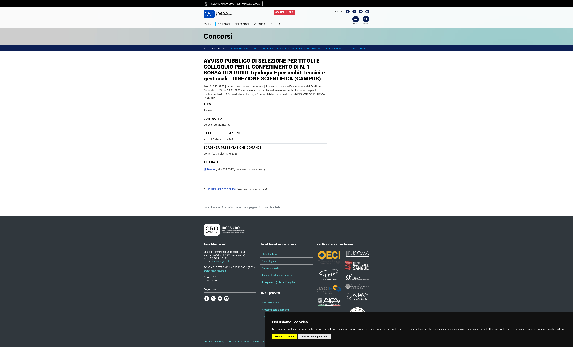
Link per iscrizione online (221, 188)
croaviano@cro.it (220, 261)
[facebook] (347, 12)
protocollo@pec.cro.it (215, 270)
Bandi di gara (269, 261)
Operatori (224, 24)
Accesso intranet (270, 302)
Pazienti (208, 24)
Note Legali (220, 341)
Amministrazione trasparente (277, 275)
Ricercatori (242, 24)
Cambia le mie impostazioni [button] (314, 336)
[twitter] (353, 12)
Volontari (259, 24)
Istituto (275, 24)
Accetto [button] (278, 336)
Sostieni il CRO (284, 12)
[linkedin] (366, 12)
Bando (211, 169)
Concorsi (220, 48)
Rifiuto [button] (291, 336)
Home (207, 48)
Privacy (208, 341)
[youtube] (360, 12)
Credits (256, 341)
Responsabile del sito (239, 341)
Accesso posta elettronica (275, 309)
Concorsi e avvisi (271, 268)
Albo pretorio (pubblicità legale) (278, 282)
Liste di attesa (269, 254)
